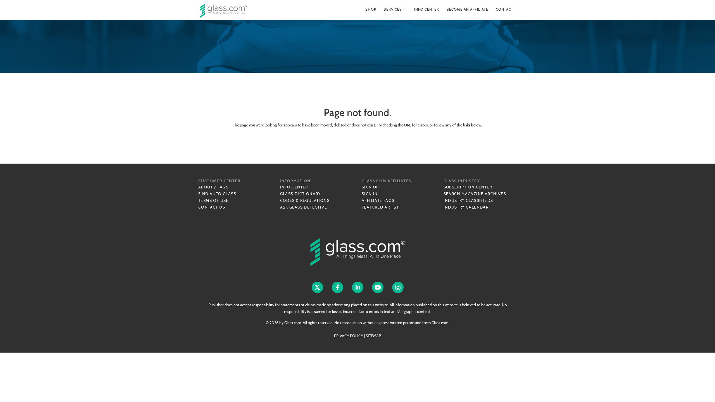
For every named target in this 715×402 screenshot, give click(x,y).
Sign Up (370, 187)
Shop (370, 9)
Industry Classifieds (468, 200)
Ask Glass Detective (303, 207)
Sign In (370, 193)
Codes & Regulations (305, 200)
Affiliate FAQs (378, 200)
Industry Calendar (466, 207)
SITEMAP (373, 335)
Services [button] (395, 9)
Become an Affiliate (467, 9)
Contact (504, 9)
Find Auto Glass (217, 193)
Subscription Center (468, 187)
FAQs (223, 187)
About (205, 187)
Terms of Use (213, 200)
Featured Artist (380, 207)
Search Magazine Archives (475, 193)
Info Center (426, 9)
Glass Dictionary (300, 193)
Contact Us (211, 207)
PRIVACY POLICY (348, 335)
